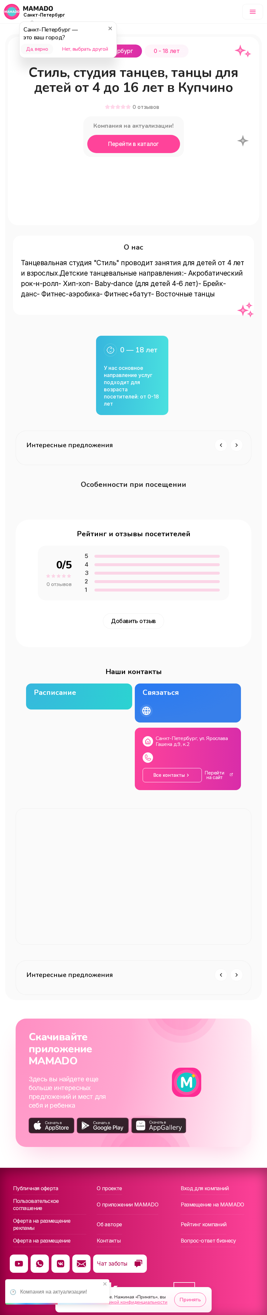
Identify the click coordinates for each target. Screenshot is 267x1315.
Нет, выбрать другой (85, 49)
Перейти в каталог (133, 144)
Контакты (108, 1240)
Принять (190, 1299)
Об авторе (109, 1224)
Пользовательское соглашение (36, 1204)
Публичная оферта (35, 1188)
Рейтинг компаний (204, 1224)
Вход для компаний (205, 1188)
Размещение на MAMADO (212, 1204)
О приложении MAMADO (127, 1204)
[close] (105, 1284)
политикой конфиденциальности (131, 1302)
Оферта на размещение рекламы (41, 1224)
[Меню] (252, 12)
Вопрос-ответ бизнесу (208, 1240)
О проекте (109, 1188)
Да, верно (37, 49)
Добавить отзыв (133, 621)
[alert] (57, 1292)
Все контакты (169, 775)
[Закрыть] (110, 28)
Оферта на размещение (41, 1240)
